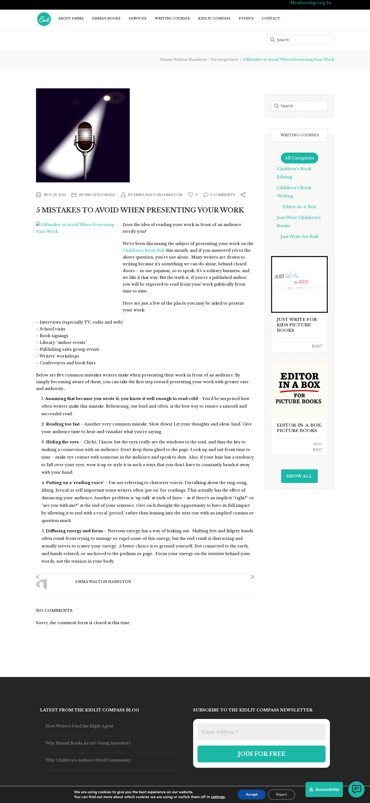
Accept (252, 794)
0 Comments (222, 195)
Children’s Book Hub (144, 250)
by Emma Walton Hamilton (155, 195)
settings (218, 797)
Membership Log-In (310, 2)
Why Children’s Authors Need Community (88, 760)
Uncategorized (224, 59)
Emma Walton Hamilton (183, 59)
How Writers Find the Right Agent (79, 726)
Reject (281, 794)
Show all (299, 476)
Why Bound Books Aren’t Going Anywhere (88, 743)
